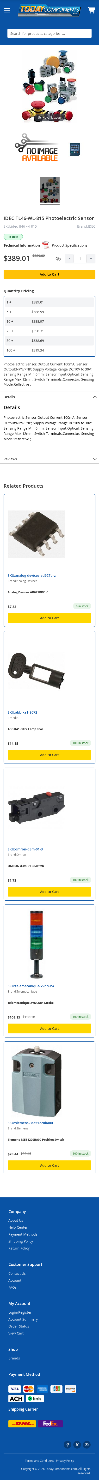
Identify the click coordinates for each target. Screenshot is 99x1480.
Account (14, 1280)
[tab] (49, 396)
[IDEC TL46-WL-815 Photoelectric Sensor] (75, 150)
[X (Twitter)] (77, 1445)
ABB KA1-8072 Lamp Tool (25, 729)
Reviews (10, 459)
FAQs (12, 1287)
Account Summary (23, 1319)
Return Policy (19, 1248)
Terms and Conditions (39, 1460)
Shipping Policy (20, 1241)
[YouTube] (87, 1445)
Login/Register (19, 1312)
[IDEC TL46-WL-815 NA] (37, 150)
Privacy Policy (65, 1460)
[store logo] (49, 10)
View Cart (16, 1333)
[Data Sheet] (46, 245)
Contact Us (17, 1273)
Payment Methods (22, 1234)
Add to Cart (49, 618)
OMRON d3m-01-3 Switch (26, 866)
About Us (15, 1220)
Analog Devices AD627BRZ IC (28, 592)
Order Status (18, 1326)
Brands (14, 1358)
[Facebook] (67, 1445)
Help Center (18, 1227)
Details (9, 396)
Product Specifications (69, 245)
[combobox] (49, 33)
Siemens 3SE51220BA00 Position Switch (36, 1140)
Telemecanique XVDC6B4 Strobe (31, 1003)
